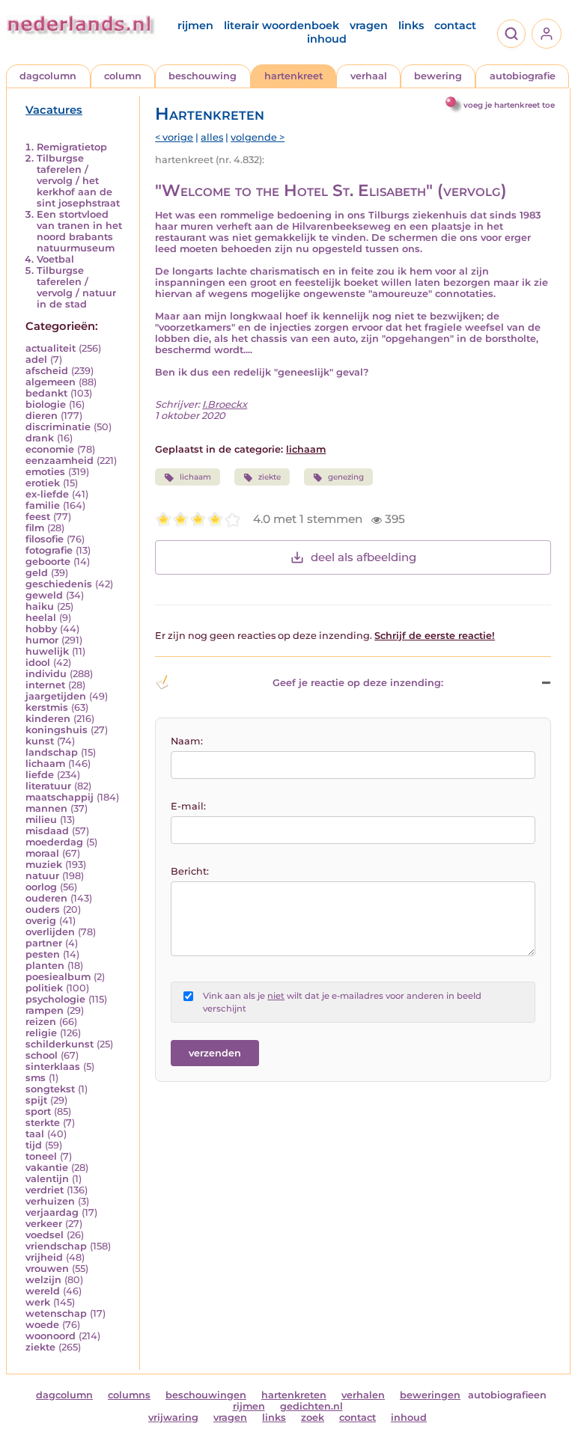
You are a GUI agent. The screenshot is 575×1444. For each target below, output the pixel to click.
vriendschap (56, 1246)
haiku (39, 606)
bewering (438, 76)
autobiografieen (507, 1395)
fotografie (49, 550)
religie (41, 1032)
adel (36, 359)
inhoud (327, 39)
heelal (40, 617)
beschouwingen (205, 1395)
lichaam (45, 763)
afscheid (46, 370)
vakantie (46, 1167)
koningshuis (56, 729)
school (41, 1055)
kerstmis (46, 707)
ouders (42, 909)
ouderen (46, 898)
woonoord (50, 1335)
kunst (39, 741)
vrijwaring (173, 1417)
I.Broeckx (224, 404)
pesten (42, 954)
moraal (42, 853)
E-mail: (188, 806)
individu (46, 673)
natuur (42, 875)
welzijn (43, 1279)
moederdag (54, 842)
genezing (346, 477)
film (34, 527)
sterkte (42, 1122)
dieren (41, 415)
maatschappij (59, 797)
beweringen (430, 1395)
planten (44, 965)
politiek (44, 988)
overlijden (50, 931)
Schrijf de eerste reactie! (434, 635)
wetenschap (56, 1313)
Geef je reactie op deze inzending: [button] (358, 682)
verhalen (363, 1395)
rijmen (195, 25)
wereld (42, 1291)
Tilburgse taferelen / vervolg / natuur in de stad (76, 287)
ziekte (40, 1347)
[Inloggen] (547, 34)
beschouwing (202, 76)
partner (43, 943)
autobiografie (523, 76)
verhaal (368, 76)
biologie (45, 404)
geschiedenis (58, 584)
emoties (45, 471)
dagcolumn (47, 76)
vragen (369, 25)
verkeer (43, 1223)
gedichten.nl (311, 1406)
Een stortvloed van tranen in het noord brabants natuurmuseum (79, 231)
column (123, 76)
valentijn (47, 1178)
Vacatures (53, 110)
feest (37, 516)
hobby (41, 628)
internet (45, 685)
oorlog (41, 887)
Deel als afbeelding (363, 557)
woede (42, 1324)
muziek (43, 864)
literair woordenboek (281, 25)
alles (212, 137)
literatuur (48, 786)
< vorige (174, 137)
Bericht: (190, 871)
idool (37, 662)
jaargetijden (55, 696)
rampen (44, 1010)
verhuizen (50, 1201)
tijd (33, 1145)
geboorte (47, 561)
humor (41, 640)
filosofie (44, 539)
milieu (41, 819)
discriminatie (58, 426)
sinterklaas (52, 1066)
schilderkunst (59, 1044)
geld (36, 572)
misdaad (47, 830)
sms (35, 1077)
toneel (41, 1156)
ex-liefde (47, 494)
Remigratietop (72, 147)
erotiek (42, 483)
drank (39, 438)
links (411, 25)
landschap (51, 752)
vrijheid (44, 1257)
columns (129, 1395)
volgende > (258, 137)
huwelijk (47, 651)
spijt (36, 1100)
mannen (46, 808)
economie (49, 449)
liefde (39, 774)
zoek (312, 1417)
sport (38, 1111)
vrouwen (47, 1268)
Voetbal (55, 259)
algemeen (50, 382)
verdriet (44, 1190)
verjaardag (52, 1212)
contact (455, 25)
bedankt (46, 393)
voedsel (44, 1234)
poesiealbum (58, 976)
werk (37, 1302)
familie (42, 505)
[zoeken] (511, 33)
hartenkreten (293, 1395)
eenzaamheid (59, 460)
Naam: (187, 741)
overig (40, 920)
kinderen (47, 718)
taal (34, 1133)
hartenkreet (293, 76)
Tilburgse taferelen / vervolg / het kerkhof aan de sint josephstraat (78, 181)
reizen (40, 1021)
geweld (44, 595)
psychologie (55, 999)
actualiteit (50, 348)
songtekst (50, 1089)
